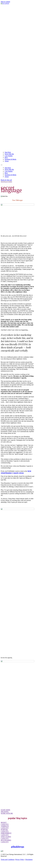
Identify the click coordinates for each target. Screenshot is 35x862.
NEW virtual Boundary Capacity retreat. (16, 472)
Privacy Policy (19, 859)
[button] (6, 180)
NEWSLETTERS (6, 182)
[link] (8, 152)
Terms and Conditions (7, 859)
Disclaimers (29, 859)
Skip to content (5, 1)
